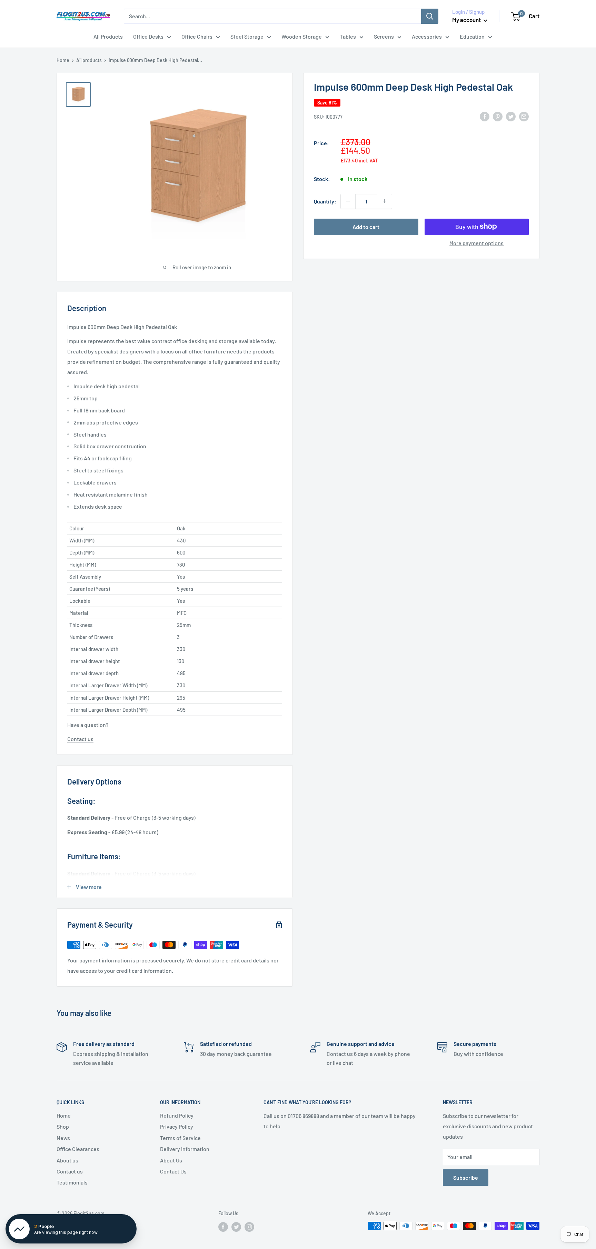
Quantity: (325, 201)
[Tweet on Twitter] (511, 116)
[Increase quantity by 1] (384, 201)
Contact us (80, 739)
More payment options (476, 242)
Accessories (427, 36)
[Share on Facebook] (484, 116)
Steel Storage (247, 36)
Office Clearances (78, 1149)
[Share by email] (524, 116)
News (63, 1138)
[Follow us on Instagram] (249, 1226)
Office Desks (148, 36)
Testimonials (72, 1182)
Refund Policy (176, 1115)
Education (472, 36)
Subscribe (465, 1177)
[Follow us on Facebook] (223, 1226)
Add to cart (365, 226)
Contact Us (173, 1171)
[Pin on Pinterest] (498, 116)
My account (467, 19)
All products (89, 60)
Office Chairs (196, 36)
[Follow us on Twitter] (236, 1226)
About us (67, 1160)
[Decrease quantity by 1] (348, 201)
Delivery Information (184, 1149)
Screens (384, 36)
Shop (63, 1126)
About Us (171, 1160)
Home (63, 60)
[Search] (429, 16)
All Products (108, 36)
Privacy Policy (176, 1126)
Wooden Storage (301, 36)
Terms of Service (180, 1138)
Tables (348, 36)
